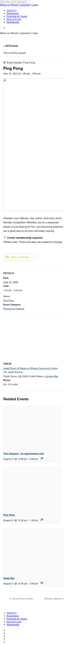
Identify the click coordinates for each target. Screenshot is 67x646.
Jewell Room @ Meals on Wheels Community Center (30, 368)
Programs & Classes (13, 308)
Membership (13, 624)
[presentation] (32, 427)
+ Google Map (51, 376)
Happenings (13, 615)
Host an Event (14, 621)
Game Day (9, 578)
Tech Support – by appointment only (23, 453)
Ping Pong (8, 300)
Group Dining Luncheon (22, 598)
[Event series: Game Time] (42, 583)
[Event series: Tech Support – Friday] (42, 458)
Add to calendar (20, 257)
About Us (12, 612)
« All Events (10, 46)
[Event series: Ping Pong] (42, 520)
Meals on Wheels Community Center (19, 4)
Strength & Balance (53, 598)
